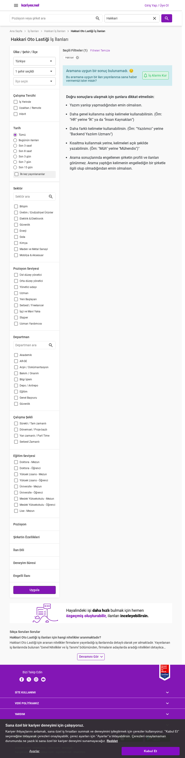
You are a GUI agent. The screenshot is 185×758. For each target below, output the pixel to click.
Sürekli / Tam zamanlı (33, 423)
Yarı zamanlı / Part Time (34, 435)
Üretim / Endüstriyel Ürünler (36, 212)
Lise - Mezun (27, 510)
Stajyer (24, 317)
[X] (29, 679)
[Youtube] (43, 679)
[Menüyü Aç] (16, 5)
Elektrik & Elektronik (31, 218)
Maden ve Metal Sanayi (34, 249)
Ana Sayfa (16, 31)
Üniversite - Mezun (31, 486)
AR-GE (23, 361)
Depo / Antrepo (29, 385)
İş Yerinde (25, 101)
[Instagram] (36, 679)
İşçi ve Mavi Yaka (30, 311)
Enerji (23, 230)
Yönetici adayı (28, 287)
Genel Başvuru (28, 397)
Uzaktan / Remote (30, 108)
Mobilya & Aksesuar (32, 255)
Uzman (24, 293)
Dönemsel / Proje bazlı (33, 429)
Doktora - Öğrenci (30, 468)
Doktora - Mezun (29, 462)
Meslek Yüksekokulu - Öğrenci (37, 504)
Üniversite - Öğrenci (31, 492)
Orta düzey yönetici (31, 281)
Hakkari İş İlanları (54, 31)
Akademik (26, 355)
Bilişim (24, 206)
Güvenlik (25, 224)
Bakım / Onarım (29, 373)
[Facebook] (21, 679)
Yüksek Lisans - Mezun (33, 474)
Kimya (24, 243)
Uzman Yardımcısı (31, 323)
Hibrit (22, 114)
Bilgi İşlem (26, 379)
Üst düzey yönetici (31, 274)
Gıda (22, 237)
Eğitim (24, 391)
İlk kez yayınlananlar (32, 174)
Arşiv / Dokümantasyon (34, 367)
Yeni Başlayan (28, 299)
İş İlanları (33, 31)
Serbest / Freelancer (32, 305)
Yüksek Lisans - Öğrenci (34, 480)
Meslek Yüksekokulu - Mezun (37, 498)
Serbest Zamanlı (29, 441)
